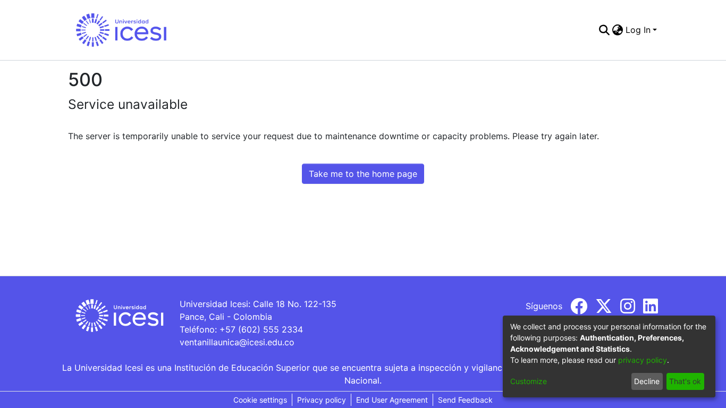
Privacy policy (321, 399)
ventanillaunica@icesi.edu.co (237, 342)
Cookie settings (260, 399)
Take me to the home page (363, 173)
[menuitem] (617, 29)
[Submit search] (604, 29)
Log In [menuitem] (638, 29)
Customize (528, 381)
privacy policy (642, 359)
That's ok (685, 381)
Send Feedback (465, 399)
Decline (647, 381)
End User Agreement (392, 399)
